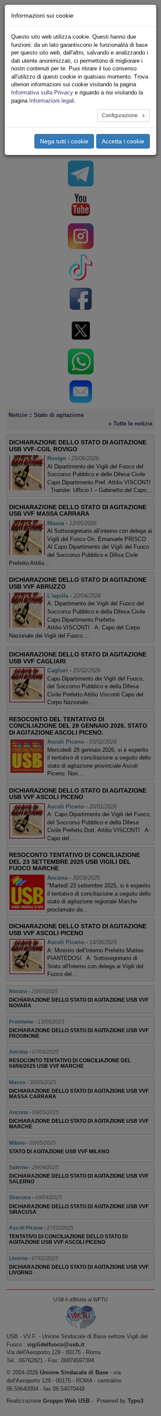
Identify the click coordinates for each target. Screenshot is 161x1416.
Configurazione (120, 115)
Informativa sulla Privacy (42, 92)
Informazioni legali (51, 100)
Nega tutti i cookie (64, 141)
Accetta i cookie (123, 141)
